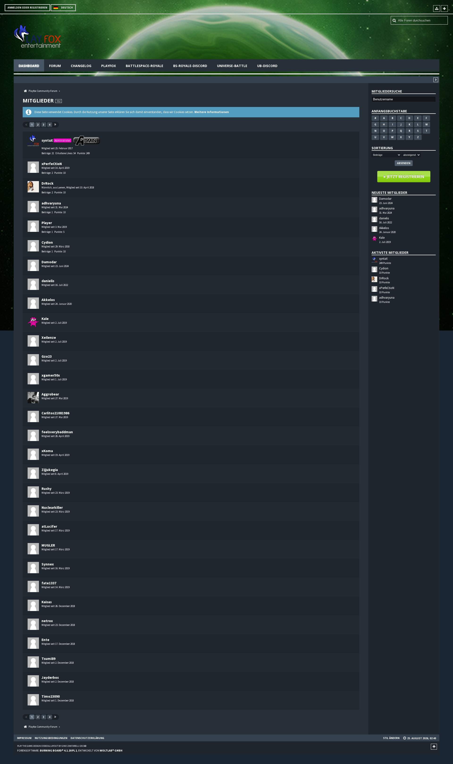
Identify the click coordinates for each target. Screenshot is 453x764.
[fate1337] (33, 586)
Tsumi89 (48, 658)
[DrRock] (33, 186)
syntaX (47, 140)
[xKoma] (33, 454)
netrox (47, 621)
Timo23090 (51, 696)
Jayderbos (50, 677)
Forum (55, 66)
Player (47, 223)
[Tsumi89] (33, 662)
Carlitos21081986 (55, 413)
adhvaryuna (51, 203)
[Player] (33, 226)
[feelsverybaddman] (33, 435)
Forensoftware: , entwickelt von (69, 750)
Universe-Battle (232, 66)
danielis (48, 281)
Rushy (46, 488)
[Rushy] (33, 492)
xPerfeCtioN (52, 163)
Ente (45, 639)
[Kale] (33, 322)
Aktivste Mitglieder (390, 252)
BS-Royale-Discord (190, 66)
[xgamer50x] (33, 378)
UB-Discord (267, 66)
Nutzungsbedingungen (51, 738)
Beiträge (46, 153)
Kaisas (47, 602)
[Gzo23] (33, 359)
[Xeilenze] (33, 341)
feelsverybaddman (57, 432)
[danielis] (33, 284)
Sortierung (382, 148)
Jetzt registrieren (405, 176)
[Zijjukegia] (33, 473)
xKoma (47, 451)
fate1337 (49, 583)
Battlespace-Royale (144, 66)
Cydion (47, 242)
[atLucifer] (33, 529)
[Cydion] (33, 245)
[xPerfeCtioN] (33, 167)
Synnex (48, 564)
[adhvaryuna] (33, 206)
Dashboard (29, 66)
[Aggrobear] (33, 397)
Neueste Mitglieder (389, 192)
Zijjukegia (50, 469)
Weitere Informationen (211, 112)
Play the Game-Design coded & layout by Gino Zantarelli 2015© (51, 745)
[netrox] (33, 624)
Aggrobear (50, 394)
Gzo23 (47, 356)
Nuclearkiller (52, 507)
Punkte (81, 153)
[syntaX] (33, 140)
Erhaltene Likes (63, 153)
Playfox (108, 66)
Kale (45, 318)
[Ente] (33, 643)
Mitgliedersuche (387, 91)
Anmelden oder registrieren (27, 7)
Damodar (49, 262)
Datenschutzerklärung (87, 738)
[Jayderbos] (33, 681)
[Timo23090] (33, 699)
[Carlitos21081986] (33, 416)
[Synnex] (33, 567)
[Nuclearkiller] (33, 511)
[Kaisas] (33, 605)
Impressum (24, 738)
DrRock (48, 183)
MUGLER (48, 545)
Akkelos (48, 299)
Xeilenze (49, 337)
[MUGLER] (33, 548)
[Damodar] (33, 265)
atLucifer (49, 526)
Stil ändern (391, 738)
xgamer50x (51, 375)
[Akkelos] (33, 303)
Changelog (81, 66)
